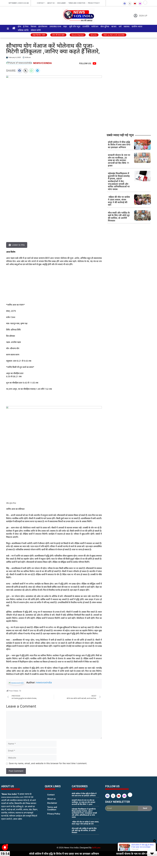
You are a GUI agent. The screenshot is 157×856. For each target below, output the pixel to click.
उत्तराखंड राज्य (55, 27)
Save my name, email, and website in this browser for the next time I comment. (48, 763)
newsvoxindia (44, 682)
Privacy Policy (94, 3)
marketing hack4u (6, 826)
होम (19, 27)
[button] (19, 70)
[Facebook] (125, 3)
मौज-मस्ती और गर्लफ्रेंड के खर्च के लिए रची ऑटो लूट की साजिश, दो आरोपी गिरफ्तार (119, 216)
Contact (41, 3)
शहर (65, 27)
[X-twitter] (130, 3)
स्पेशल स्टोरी (36, 30)
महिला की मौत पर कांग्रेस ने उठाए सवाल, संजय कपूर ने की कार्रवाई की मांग (119, 200)
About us (51, 3)
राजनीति (85, 27)
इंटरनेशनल (42, 27)
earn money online (74, 837)
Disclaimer (61, 3)
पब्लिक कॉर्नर (23, 30)
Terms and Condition (76, 3)
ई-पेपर (25, 27)
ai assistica (107, 813)
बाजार (113, 27)
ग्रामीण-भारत (137, 27)
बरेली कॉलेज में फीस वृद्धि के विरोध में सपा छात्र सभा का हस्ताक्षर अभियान (119, 145)
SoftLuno (96, 847)
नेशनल (33, 27)
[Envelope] (140, 3)
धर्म (120, 27)
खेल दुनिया (104, 27)
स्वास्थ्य (126, 27)
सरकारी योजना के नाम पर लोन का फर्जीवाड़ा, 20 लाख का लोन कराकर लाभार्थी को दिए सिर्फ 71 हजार (119, 160)
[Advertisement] (54, 286)
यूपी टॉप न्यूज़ (74, 27)
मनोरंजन (94, 27)
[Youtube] (135, 3)
